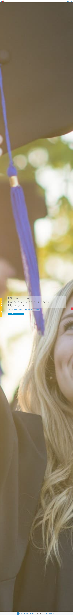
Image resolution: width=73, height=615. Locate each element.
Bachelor (20, 613)
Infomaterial (70, 1)
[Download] (55, 613)
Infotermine (50, 613)
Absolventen (45, 613)
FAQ (53, 613)
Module (24, 613)
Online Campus (28, 613)
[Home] (18, 613)
